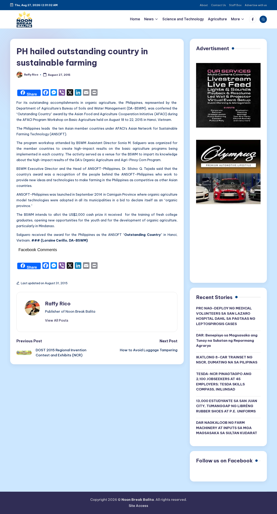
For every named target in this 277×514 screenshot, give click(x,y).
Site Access (138, 505)
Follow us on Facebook (224, 461)
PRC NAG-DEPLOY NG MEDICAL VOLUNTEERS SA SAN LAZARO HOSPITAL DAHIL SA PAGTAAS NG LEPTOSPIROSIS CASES (225, 316)
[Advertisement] (228, 245)
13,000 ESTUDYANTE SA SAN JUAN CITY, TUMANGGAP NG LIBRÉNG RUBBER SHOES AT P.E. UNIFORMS (226, 406)
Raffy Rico (58, 303)
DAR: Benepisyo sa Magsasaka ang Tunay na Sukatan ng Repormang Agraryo (227, 340)
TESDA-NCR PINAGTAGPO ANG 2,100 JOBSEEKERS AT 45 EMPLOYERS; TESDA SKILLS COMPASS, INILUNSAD (223, 382)
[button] (56, 320)
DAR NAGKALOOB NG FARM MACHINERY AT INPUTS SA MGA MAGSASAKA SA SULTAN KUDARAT (226, 427)
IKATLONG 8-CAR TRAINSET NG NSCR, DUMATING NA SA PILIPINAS (226, 360)
